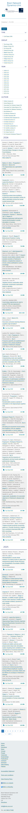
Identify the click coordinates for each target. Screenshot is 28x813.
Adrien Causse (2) (8, 101)
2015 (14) (6, 93)
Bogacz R (9, 216)
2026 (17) (6, 70)
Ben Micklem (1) (8, 111)
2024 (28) (6, 74)
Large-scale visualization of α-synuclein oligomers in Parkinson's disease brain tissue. (13, 498)
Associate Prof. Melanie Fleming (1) (13, 109)
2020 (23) (6, 83)
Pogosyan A (5, 214)
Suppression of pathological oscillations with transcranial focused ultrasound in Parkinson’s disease (13, 381)
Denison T (10, 148)
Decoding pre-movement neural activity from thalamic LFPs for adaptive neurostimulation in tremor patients (13, 428)
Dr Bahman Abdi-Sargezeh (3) (11, 117)
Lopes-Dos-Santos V (8, 182)
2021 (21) (6, 80)
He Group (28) (7, 48)
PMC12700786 (6, 537)
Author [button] (4, 97)
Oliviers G (5, 236)
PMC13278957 (6, 507)
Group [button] (4, 40)
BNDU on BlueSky (7, 787)
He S (11, 212)
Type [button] (3, 32)
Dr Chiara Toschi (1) (9, 132)
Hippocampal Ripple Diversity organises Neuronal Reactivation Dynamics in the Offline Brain (13, 623)
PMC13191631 (6, 270)
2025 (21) (6, 72)
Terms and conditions (7, 775)
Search (4, 28)
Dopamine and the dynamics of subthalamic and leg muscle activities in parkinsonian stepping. (13, 459)
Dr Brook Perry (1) (8, 123)
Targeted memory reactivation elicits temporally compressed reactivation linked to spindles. (12, 284)
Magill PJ (5, 488)
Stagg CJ (5, 576)
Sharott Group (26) (8, 50)
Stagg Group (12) (8, 58)
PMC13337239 (6, 467)
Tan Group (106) (8, 44)
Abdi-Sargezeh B (17, 251)
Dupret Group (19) (8, 56)
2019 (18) (6, 85)
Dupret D (5, 193)
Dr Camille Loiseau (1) (9, 128)
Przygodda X (16, 163)
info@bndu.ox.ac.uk (6, 806)
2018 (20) (6, 87)
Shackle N (17, 212)
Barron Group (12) (8, 60)
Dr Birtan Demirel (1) (9, 121)
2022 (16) (6, 78)
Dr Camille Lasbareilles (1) (11, 125)
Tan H (4, 216)
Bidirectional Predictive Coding (11, 238)
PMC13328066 (6, 228)
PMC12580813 (6, 609)
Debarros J (18, 634)
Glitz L (10, 163)
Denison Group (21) (9, 54)
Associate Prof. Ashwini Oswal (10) (13, 105)
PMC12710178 (6, 680)
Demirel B (5, 574)
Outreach (3, 760)
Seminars (4, 762)
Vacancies (4, 755)
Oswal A (22, 255)
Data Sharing (5, 764)
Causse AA (5, 180)
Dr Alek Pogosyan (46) (9, 115)
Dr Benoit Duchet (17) (9, 119)
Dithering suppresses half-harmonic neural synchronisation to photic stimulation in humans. (12, 220)
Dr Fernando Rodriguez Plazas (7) (12, 134)
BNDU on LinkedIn (8, 783)
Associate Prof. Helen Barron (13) (12, 107)
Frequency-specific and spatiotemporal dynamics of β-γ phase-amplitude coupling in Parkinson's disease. (13, 342)
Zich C (10, 555)
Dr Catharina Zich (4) (9, 130)
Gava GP (5, 619)
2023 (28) (6, 76)
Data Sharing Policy (6, 779)
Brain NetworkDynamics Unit (14, 4)
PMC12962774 (6, 158)
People (3, 753)
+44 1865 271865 (8, 810)
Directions (4, 747)
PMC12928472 (6, 310)
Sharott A (19, 214)
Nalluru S (5, 163)
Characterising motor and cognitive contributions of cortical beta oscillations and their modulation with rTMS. (13, 360)
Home (3, 743)
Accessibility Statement (7, 771)
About (3, 745)
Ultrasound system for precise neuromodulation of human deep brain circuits (13, 698)
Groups (3, 751)
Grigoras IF (5, 592)
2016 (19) (6, 91)
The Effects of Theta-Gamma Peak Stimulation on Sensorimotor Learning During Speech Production (13, 580)
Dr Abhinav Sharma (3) (10, 113)
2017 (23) (6, 89)
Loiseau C (11, 480)
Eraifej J (4, 371)
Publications (4, 759)
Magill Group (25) (8, 52)
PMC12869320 (6, 292)
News (2, 749)
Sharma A (5, 251)
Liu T (10, 251)
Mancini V (5, 165)
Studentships (5, 757)
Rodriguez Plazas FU (8, 417)
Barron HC (12, 165)
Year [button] (3, 66)
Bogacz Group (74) (9, 46)
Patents (3, 766)
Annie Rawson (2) (8, 103)
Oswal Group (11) (8, 62)
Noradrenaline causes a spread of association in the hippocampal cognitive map (13, 403)
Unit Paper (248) (8, 36)
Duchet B (5, 210)
